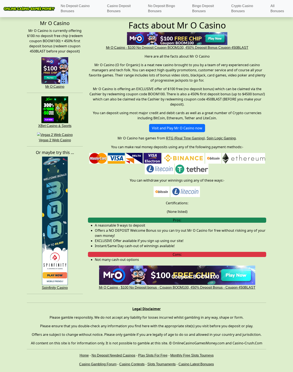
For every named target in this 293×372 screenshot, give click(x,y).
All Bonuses (277, 8)
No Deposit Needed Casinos (113, 355)
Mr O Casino (54, 86)
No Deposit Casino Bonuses (75, 8)
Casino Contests (132, 364)
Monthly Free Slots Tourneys (192, 355)
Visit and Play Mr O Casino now (177, 128)
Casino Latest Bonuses (196, 364)
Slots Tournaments (161, 364)
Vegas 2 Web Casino (55, 140)
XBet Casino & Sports (54, 126)
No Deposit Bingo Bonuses (161, 8)
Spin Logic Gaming (221, 138)
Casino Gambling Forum (97, 364)
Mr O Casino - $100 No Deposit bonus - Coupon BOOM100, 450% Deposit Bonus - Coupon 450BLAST (177, 287)
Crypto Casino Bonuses (242, 8)
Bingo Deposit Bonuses (203, 8)
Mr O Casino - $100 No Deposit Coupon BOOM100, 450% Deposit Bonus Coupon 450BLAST (177, 47)
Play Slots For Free (153, 355)
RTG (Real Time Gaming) (185, 138)
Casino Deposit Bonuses (119, 8)
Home (84, 355)
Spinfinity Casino (55, 288)
